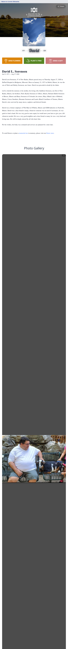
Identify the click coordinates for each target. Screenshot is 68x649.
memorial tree (23, 133)
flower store (50, 133)
